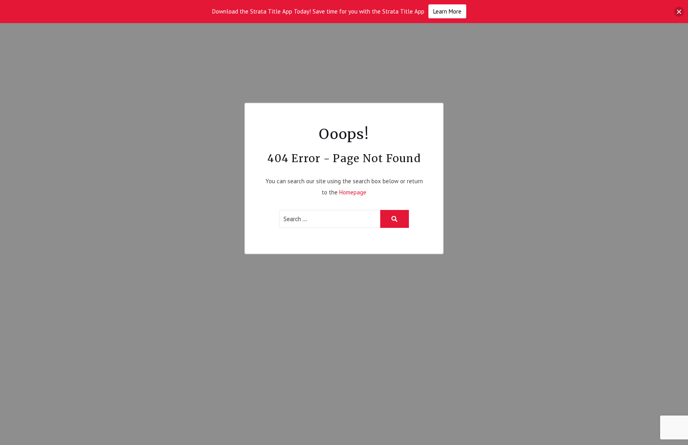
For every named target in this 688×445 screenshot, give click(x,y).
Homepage (352, 192)
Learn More (447, 11)
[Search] (394, 219)
